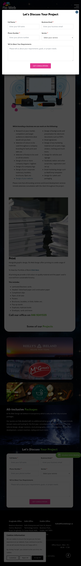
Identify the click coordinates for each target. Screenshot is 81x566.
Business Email (47, 22)
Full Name (12, 22)
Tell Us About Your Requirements (19, 44)
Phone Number (14, 33)
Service (45, 33)
